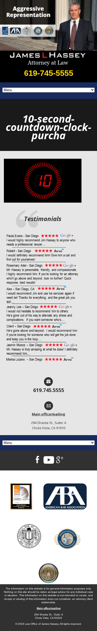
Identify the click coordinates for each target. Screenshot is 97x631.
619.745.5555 (48, 390)
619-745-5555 (48, 73)
